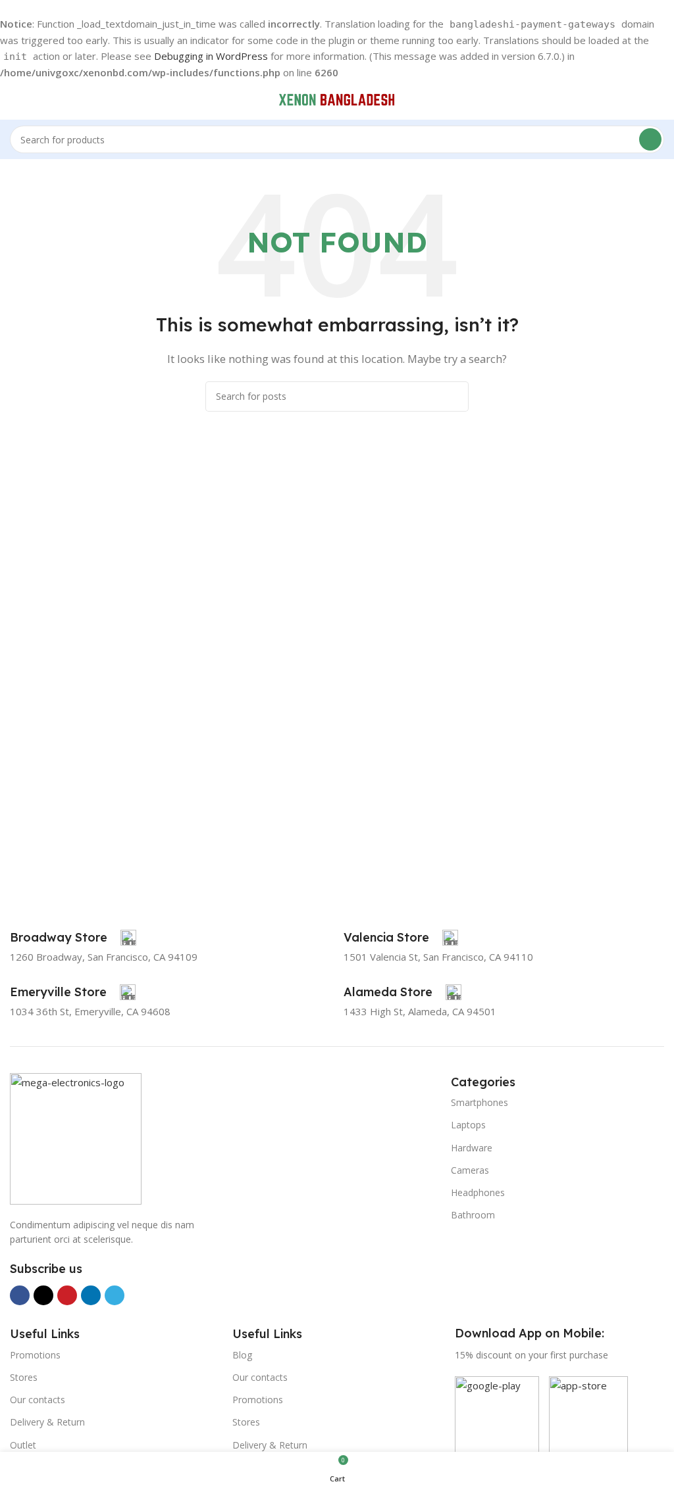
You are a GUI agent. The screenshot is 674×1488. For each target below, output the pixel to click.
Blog (242, 1355)
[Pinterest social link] (67, 1295)
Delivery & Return (47, 1422)
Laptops (468, 1124)
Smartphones (479, 1102)
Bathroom (473, 1215)
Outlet (23, 1445)
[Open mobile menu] (15, 100)
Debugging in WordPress (211, 55)
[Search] (650, 139)
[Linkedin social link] (91, 1295)
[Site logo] (337, 98)
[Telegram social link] (114, 1295)
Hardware (471, 1147)
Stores (24, 1377)
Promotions (35, 1355)
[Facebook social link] (20, 1295)
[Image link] (76, 1137)
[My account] (659, 100)
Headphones (478, 1192)
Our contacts (37, 1399)
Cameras (470, 1170)
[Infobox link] (73, 938)
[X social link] (43, 1295)
